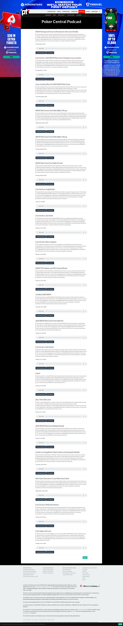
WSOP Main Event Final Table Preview (49, 163)
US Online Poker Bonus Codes (30, 576)
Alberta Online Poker (48, 571)
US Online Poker (51, 11)
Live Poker (81, 11)
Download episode (40, 52)
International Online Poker (69, 567)
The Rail (88, 11)
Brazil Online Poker (67, 571)
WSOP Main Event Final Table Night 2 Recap (51, 110)
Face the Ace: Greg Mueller (45, 189)
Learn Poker (94, 11)
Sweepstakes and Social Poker (89, 567)
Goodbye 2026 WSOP (43, 294)
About (83, 578)
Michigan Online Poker (28, 569)
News (83, 579)
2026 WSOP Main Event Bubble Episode (50, 426)
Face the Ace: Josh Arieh (44, 216)
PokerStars (48, 15)
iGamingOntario (27, 613)
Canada (59, 11)
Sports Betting (85, 576)
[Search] (99, 11)
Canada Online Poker (48, 567)
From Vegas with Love (43, 531)
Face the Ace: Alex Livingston (46, 242)
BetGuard (73, 611)
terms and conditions (27, 619)
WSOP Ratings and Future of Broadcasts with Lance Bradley (57, 32)
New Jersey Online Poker (29, 573)
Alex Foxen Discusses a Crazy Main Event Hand (52, 478)
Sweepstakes (74, 11)
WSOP (54, 15)
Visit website (50, 52)
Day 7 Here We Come (43, 400)
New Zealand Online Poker (69, 573)
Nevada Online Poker (28, 574)
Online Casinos (86, 574)
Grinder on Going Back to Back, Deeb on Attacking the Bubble (58, 452)
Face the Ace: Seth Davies (45, 347)
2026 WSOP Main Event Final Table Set (49, 321)
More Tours (61, 15)
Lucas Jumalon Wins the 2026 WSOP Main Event (53, 84)
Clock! (38, 373)
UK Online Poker (67, 569)
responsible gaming (42, 619)
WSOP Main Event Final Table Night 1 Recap (51, 137)
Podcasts (86, 15)
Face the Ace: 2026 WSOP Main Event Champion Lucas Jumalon (58, 58)
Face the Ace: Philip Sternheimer (47, 505)
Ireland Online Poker (68, 574)
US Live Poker (70, 15)
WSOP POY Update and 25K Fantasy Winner (51, 268)
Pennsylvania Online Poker (29, 571)
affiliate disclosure (51, 619)
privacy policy (35, 619)
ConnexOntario (82, 609)
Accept (120, 624)
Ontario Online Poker (48, 569)
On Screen (79, 15)
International (66, 11)
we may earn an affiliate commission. (44, 586)
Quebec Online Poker (48, 573)
